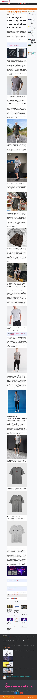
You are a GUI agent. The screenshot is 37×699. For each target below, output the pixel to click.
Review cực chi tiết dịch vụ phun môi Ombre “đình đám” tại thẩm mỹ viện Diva (33, 34)
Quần (22, 3)
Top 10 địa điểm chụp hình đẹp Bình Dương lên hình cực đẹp (33, 46)
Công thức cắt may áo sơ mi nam (16, 624)
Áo (15, 3)
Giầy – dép (27, 3)
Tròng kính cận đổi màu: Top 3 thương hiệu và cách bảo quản (33, 28)
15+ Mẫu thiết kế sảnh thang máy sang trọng (9, 611)
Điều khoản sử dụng (31, 697)
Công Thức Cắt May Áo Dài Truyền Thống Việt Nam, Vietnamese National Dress (9, 626)
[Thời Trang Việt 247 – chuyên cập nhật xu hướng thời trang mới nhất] (6, 1)
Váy (18, 3)
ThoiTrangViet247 (6, 9)
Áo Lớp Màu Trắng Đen (15, 580)
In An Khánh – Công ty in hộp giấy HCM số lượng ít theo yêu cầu (33, 15)
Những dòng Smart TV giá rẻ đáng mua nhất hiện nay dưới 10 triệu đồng (33, 21)
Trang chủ (10, 3)
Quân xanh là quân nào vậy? (24, 623)
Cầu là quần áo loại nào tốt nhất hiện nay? (16, 612)
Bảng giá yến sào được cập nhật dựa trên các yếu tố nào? (33, 41)
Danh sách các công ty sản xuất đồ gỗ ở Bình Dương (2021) (24, 612)
